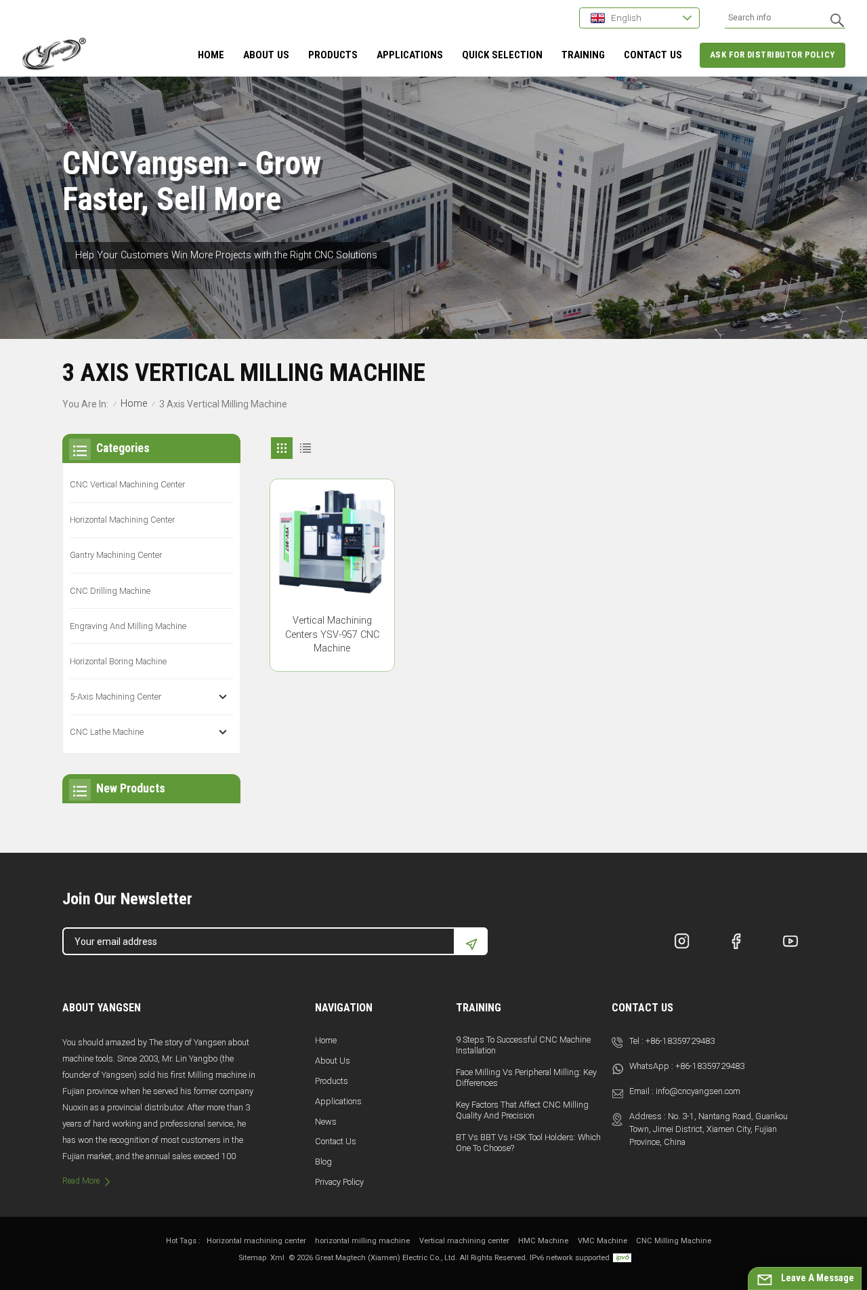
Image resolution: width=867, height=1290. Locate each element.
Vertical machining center (464, 1240)
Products (333, 55)
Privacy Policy (339, 1182)
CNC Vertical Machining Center (127, 484)
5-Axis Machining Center (115, 696)
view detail (332, 655)
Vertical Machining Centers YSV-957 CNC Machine (332, 635)
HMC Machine (543, 1240)
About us (332, 1060)
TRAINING (583, 55)
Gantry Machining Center (116, 555)
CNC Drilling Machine (110, 591)
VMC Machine (602, 1240)
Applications (338, 1101)
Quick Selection (502, 55)
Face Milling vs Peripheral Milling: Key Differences (526, 1077)
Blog (323, 1161)
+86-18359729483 (680, 1041)
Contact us (335, 1141)
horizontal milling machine (362, 1240)
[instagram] (682, 941)
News (326, 1121)
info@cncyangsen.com (698, 1091)
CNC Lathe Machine (107, 732)
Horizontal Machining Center (122, 520)
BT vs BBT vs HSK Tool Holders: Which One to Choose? (528, 1142)
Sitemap (252, 1257)
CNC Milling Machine (673, 1240)
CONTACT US (653, 55)
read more (81, 1181)
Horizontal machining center (256, 1240)
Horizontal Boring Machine (118, 661)
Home (211, 55)
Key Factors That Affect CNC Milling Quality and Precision (522, 1110)
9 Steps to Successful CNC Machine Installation (523, 1044)
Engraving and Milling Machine (128, 626)
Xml (277, 1257)
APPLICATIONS (410, 55)
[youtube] (790, 941)
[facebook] (736, 941)
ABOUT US (266, 55)
